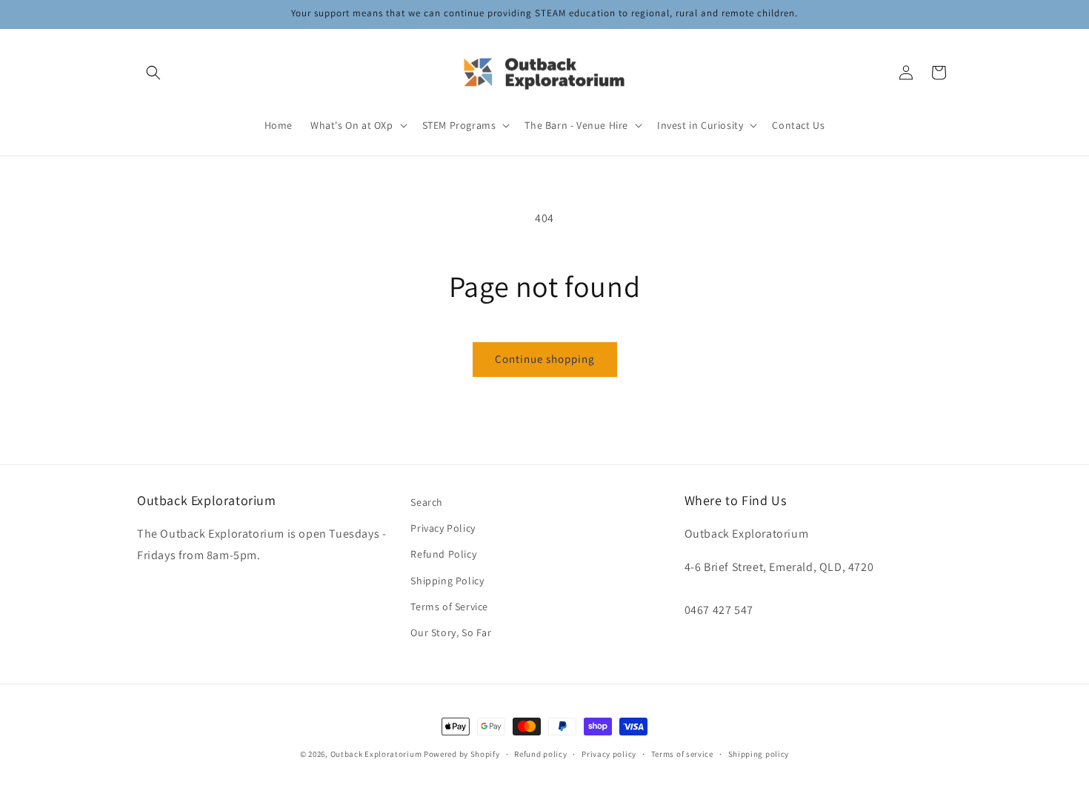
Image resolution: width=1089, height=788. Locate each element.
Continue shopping (545, 359)
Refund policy (540, 753)
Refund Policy (443, 554)
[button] (153, 72)
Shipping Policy (447, 580)
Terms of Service (449, 606)
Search (426, 502)
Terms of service (682, 753)
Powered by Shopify (462, 754)
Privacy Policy (442, 528)
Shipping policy (759, 753)
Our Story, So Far (450, 632)
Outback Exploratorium (376, 754)
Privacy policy (609, 753)
